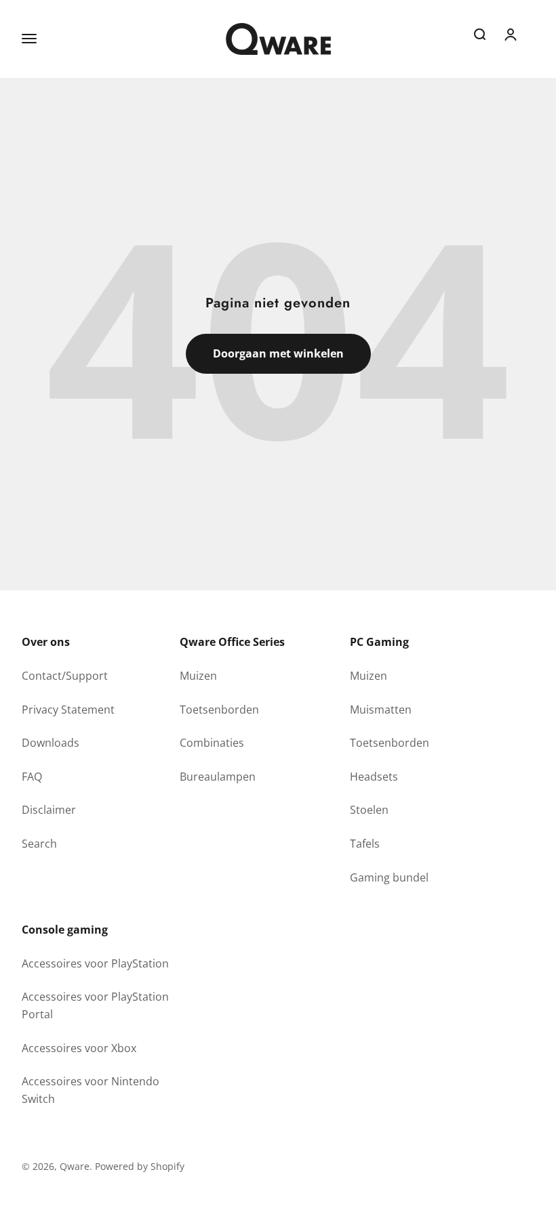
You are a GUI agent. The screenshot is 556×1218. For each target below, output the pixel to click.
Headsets (374, 776)
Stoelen (369, 809)
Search (39, 843)
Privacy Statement (68, 709)
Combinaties (212, 742)
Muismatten (381, 709)
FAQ (32, 776)
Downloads (50, 742)
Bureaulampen (218, 776)
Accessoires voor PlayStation (95, 963)
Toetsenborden (219, 709)
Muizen (198, 675)
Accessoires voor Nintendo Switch (90, 1090)
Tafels (365, 843)
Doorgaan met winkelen (278, 353)
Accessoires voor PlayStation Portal (95, 1005)
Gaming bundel (389, 877)
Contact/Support (65, 675)
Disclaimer (49, 809)
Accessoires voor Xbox (79, 1048)
